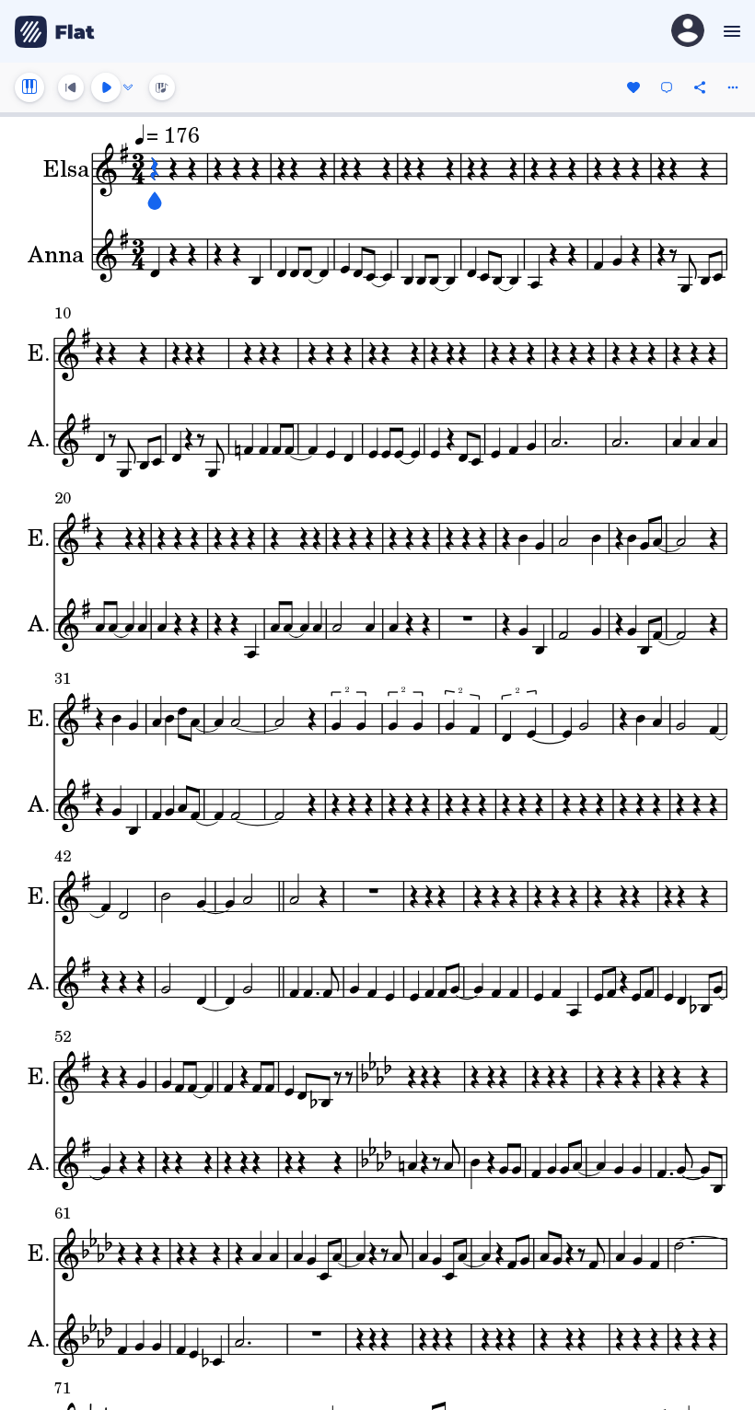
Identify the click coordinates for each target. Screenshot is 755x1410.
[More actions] (733, 87)
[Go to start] (71, 87)
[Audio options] (128, 87)
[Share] (699, 87)
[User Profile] (687, 32)
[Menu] (729, 31)
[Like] (633, 87)
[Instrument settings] (29, 87)
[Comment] (666, 87)
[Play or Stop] (106, 87)
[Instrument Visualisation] (162, 87)
